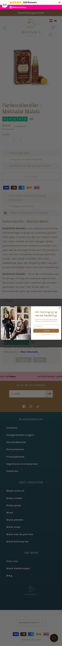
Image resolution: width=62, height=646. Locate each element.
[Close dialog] (59, 308)
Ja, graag (46, 331)
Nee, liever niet (46, 334)
